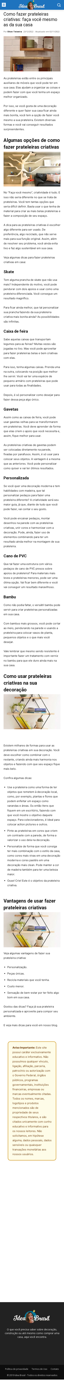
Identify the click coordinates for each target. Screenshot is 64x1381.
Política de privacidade (16, 1369)
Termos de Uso (39, 1369)
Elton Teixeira (14, 31)
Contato (55, 1369)
